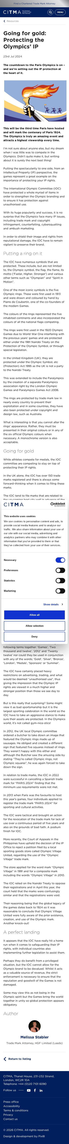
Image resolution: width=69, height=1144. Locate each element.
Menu (60, 12)
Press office (11, 1101)
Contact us (10, 1119)
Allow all (34, 614)
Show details (51, 604)
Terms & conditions (15, 1110)
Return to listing (19, 1058)
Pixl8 (41, 1136)
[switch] (60, 570)
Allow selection (35, 625)
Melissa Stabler (34, 1037)
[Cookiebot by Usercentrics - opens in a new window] (50, 504)
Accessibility (11, 1106)
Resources (13, 21)
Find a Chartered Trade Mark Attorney (34, 3)
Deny (34, 636)
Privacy (8, 1114)
